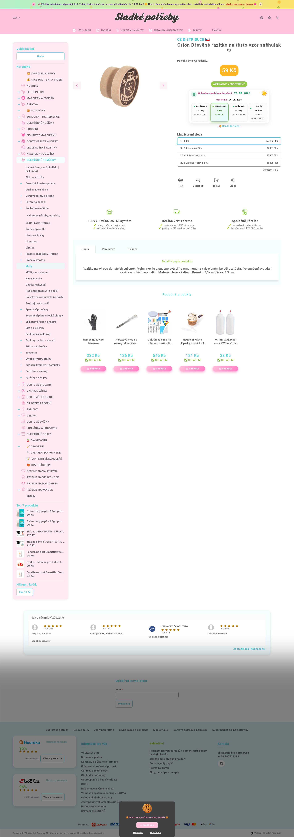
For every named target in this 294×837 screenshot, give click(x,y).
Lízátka (30, 247)
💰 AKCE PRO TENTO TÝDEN (44, 79)
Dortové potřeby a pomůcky (190, 729)
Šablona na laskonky (38, 334)
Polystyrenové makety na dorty (44, 297)
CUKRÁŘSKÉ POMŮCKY (41, 159)
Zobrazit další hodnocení (248, 648)
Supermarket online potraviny (230, 729)
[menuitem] (82, 30)
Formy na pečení (36, 201)
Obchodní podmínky (93, 775)
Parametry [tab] (108, 249)
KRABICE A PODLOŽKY (41, 153)
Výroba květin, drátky (38, 358)
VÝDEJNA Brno (90, 752)
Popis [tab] (85, 249)
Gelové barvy (81, 729)
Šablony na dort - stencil (40, 340)
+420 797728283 (228, 756)
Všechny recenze (52, 758)
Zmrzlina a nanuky (37, 371)
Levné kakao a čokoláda (133, 729)
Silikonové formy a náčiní (41, 321)
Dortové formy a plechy (40, 195)
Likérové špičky (35, 235)
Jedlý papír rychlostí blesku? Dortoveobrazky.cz (110, 802)
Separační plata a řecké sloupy (44, 315)
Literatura (32, 241)
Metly (29, 266)
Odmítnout (155, 832)
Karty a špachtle (35, 229)
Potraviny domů (159, 767)
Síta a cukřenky (35, 327)
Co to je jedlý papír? (162, 763)
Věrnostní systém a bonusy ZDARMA (103, 793)
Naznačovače (34, 278)
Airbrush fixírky (35, 177)
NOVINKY (32, 85)
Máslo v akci (161, 729)
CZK (15, 18)
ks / (25, 592)
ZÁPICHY (32, 409)
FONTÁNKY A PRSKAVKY (42, 427)
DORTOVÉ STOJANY (39, 384)
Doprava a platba (91, 757)
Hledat (40, 56)
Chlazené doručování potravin (99, 766)
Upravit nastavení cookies (90, 833)
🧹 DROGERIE (35, 446)
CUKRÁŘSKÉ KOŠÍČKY (40, 122)
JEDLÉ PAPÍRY (36, 92)
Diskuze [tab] (132, 249)
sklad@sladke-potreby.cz (233, 752)
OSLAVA (32, 415)
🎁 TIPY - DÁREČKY (39, 465)
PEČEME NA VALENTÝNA (42, 471)
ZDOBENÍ (32, 129)
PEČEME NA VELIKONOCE (43, 477)
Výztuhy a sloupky (37, 377)
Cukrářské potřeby (57, 729)
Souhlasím (148, 825)
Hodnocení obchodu (93, 806)
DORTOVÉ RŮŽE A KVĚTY (42, 141)
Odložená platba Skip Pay (97, 797)
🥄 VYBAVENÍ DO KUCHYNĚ (44, 452)
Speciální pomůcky (37, 309)
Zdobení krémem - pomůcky (43, 364)
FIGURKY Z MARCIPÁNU (41, 135)
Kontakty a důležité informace (99, 761)
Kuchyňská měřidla (37, 208)
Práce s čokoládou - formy (42, 253)
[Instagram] (221, 763)
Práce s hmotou (35, 260)
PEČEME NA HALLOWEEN (42, 483)
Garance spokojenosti (94, 770)
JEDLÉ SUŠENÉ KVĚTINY (42, 147)
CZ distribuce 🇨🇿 (193, 40)
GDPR (84, 784)
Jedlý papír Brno (104, 729)
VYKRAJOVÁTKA (37, 390)
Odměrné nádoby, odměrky (43, 215)
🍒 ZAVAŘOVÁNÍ (37, 440)
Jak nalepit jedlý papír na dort (168, 758)
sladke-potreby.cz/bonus (239, 4)
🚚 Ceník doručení (229, 126)
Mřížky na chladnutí (37, 272)
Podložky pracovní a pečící (42, 290)
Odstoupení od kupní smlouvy (99, 779)
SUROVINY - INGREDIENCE (43, 116)
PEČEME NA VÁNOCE (40, 489)
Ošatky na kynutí (36, 284)
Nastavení (138, 832)
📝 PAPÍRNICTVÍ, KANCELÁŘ (44, 458)
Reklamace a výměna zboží (97, 788)
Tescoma (31, 352)
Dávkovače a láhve (37, 189)
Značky (31, 495)
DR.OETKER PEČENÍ (39, 403)
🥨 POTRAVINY (36, 110)
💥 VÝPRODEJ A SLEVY (41, 73)
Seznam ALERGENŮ (93, 810)
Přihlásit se (124, 703)
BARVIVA (32, 104)
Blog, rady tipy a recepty (164, 772)
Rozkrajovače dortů (38, 303)
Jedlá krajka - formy (38, 222)
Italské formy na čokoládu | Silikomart (42, 169)
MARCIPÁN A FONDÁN (40, 98)
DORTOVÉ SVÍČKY (38, 421)
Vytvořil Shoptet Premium (267, 833)
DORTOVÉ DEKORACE (40, 397)
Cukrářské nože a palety (40, 183)
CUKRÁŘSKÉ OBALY (39, 434)
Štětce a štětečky (36, 346)
